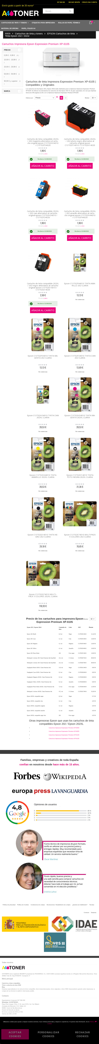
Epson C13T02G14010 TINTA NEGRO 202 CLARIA (43, 535)
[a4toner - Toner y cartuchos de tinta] (20, 13)
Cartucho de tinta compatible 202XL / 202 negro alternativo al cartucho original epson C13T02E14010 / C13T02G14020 (43, 286)
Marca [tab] (7, 91)
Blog (3, 987)
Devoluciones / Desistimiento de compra (58, 904)
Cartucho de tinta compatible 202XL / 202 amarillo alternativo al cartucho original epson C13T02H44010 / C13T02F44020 (80, 214)
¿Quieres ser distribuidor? (79, 904)
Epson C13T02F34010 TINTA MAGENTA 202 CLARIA (43, 356)
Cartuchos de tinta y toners (29, 33)
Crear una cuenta (89, 2)
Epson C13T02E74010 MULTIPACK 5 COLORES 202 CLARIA (80, 535)
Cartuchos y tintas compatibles (11, 983)
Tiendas (91, 904)
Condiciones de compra (38, 904)
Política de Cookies (23, 904)
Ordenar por (29, 98)
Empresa (93, 912)
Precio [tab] (7, 50)
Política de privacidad (9, 904)
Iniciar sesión (74, 2)
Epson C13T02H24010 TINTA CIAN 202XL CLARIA (43, 416)
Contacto (86, 912)
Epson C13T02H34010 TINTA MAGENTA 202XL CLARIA (79, 416)
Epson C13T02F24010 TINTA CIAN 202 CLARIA (80, 356)
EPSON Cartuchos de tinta (61, 33)
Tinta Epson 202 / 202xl (17, 36)
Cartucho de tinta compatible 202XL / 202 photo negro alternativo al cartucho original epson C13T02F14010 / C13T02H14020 (80, 142)
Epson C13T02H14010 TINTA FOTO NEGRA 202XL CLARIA (80, 476)
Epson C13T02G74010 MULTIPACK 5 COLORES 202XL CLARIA (42, 595)
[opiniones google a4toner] (49, 827)
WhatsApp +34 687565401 (10, 1002)
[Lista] (65, 98)
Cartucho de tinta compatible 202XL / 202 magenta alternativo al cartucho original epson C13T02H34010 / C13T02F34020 (43, 142)
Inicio (7, 34)
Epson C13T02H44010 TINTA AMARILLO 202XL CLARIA (43, 476)
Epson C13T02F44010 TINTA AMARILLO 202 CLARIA (80, 284)
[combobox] (58, 11)
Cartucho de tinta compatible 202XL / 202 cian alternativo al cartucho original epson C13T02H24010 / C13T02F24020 (43, 214)
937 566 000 (61, 2)
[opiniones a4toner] (49, 861)
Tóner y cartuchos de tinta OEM (11, 985)
